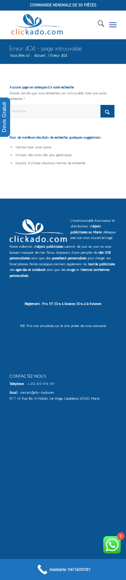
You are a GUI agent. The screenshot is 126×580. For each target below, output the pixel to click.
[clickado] (52, 25)
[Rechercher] (97, 25)
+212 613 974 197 (41, 384)
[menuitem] (97, 25)
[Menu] (113, 24)
